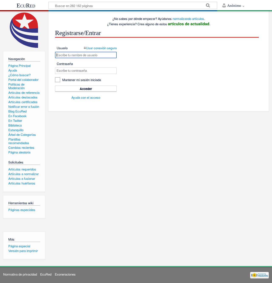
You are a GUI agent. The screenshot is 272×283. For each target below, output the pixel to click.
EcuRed (26, 5)
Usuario (62, 48)
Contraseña (65, 63)
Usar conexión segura (101, 48)
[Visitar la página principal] (24, 30)
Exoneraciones (65, 274)
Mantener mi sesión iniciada (81, 79)
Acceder (86, 88)
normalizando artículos (188, 18)
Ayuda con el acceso (85, 97)
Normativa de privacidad (20, 274)
